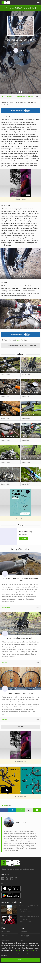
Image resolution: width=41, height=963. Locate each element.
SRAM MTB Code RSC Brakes (31, 458)
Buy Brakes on (18, 110)
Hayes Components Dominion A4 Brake (10, 436)
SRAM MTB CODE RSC (8, 392)
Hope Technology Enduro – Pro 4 (20, 693)
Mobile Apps (24, 936)
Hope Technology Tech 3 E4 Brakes (31, 370)
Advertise (23, 931)
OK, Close (20, 960)
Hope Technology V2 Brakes (10, 370)
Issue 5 (19, 340)
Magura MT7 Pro (6, 414)
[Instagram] (11, 879)
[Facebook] (2, 879)
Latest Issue (5, 931)
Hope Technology (25, 531)
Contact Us (5, 940)
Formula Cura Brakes (29, 480)
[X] (7, 879)
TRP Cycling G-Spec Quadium (10, 458)
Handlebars (6, 607)
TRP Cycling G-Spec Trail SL (31, 414)
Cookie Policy (16, 950)
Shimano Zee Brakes (8, 480)
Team (22, 940)
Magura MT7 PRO (28, 436)
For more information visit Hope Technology (21, 346)
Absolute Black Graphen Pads (31, 392)
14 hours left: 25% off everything (21, 8)
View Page (23, 538)
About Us (4, 936)
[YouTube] (16, 879)
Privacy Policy (29, 950)
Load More (20, 726)
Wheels (4, 720)
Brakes (4, 662)
